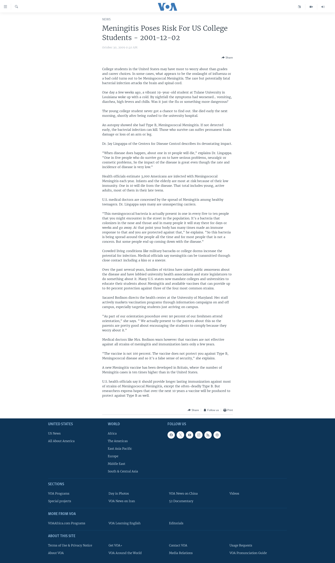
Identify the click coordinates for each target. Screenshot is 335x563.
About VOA (56, 553)
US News (54, 433)
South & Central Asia (123, 471)
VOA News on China (183, 493)
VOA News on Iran (122, 501)
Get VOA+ (115, 545)
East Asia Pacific (120, 448)
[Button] (227, 57)
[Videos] (311, 7)
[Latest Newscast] (323, 7)
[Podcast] (217, 435)
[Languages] (299, 7)
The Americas (118, 441)
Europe (113, 456)
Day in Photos (119, 493)
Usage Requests (241, 545)
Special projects (59, 501)
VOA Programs (58, 493)
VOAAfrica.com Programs (66, 523)
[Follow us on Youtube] (189, 435)
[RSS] (208, 435)
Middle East (116, 464)
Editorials (176, 523)
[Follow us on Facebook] (171, 435)
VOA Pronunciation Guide (248, 553)
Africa (112, 433)
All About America (61, 441)
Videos (234, 493)
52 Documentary (181, 501)
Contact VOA (178, 545)
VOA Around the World (125, 553)
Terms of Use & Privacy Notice (70, 545)
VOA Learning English (125, 523)
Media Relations (181, 553)
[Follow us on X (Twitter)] (180, 435)
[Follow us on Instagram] (198, 435)
